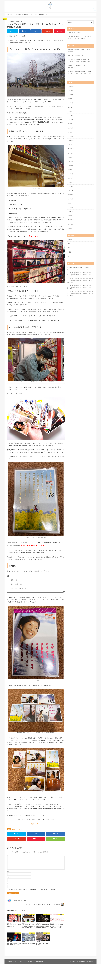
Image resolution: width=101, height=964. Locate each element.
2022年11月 (71, 111)
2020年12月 (71, 140)
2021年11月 (71, 124)
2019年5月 (70, 199)
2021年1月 (70, 136)
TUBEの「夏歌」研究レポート (75, 267)
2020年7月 (70, 153)
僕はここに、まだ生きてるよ (75, 55)
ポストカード (21, 829)
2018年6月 (70, 228)
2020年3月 (70, 169)
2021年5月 (70, 132)
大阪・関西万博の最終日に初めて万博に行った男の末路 (79, 50)
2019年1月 (70, 215)
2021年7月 (70, 128)
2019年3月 (70, 207)
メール (9, 877)
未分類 (69, 252)
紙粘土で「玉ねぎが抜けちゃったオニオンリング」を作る (79, 66)
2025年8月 (70, 90)
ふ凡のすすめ (81, 961)
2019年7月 (70, 190)
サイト (9, 883)
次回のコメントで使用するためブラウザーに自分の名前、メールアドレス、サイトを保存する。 (32, 889)
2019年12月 (71, 182)
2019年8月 (70, 186)
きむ (14, 829)
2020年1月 (70, 178)
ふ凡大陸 (70, 239)
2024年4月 (70, 94)
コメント (9, 855)
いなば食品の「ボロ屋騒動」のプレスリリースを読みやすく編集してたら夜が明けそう (79, 60)
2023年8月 (70, 103)
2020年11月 (71, 144)
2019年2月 (70, 211)
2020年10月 (71, 149)
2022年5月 (70, 119)
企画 (69, 243)
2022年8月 (70, 115)
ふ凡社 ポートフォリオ (74, 32)
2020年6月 (70, 157)
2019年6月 (70, 195)
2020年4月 (70, 165)
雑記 (10, 829)
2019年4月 (70, 203)
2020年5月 (70, 161)
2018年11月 (71, 224)
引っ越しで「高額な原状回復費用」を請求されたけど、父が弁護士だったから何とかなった (79, 73)
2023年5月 (70, 107)
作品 (69, 247)
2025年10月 (71, 86)
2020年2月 (70, 174)
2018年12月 (71, 220)
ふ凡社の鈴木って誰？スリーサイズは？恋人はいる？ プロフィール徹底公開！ (79, 37)
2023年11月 (71, 98)
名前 (8, 871)
